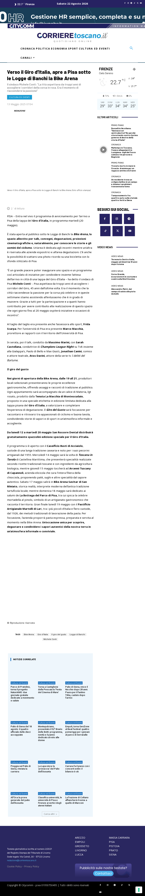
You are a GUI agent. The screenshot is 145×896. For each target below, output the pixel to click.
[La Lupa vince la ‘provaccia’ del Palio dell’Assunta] (50, 750)
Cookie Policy (14, 866)
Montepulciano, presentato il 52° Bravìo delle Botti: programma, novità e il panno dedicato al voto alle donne (50, 733)
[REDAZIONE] (10, 110)
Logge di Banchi (77, 634)
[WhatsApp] (73, 199)
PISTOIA (114, 846)
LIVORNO (81, 850)
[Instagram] (128, 3)
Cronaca (116, 145)
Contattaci (103, 873)
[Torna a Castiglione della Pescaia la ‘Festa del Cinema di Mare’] (50, 671)
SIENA (112, 854)
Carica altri (49, 814)
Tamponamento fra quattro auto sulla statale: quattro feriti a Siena (124, 197)
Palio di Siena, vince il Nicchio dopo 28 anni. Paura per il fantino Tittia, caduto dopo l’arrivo (76, 692)
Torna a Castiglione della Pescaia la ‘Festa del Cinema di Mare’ (50, 690)
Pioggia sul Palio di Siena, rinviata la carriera (21, 769)
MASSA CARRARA (119, 837)
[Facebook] (125, 3)
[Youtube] (141, 3)
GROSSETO (82, 846)
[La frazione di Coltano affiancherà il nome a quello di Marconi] (77, 782)
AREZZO (80, 837)
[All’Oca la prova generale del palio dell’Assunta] (23, 782)
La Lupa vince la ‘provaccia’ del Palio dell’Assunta (48, 769)
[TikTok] (134, 3)
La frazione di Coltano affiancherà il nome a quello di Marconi (76, 800)
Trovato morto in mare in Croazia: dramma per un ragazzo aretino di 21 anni (123, 168)
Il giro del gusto (58, 634)
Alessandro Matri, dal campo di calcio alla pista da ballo (123, 291)
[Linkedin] (81, 199)
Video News (117, 256)
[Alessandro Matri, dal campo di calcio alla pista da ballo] (103, 290)
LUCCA (79, 854)
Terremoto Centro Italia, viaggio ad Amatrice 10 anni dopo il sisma (124, 261)
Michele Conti (50, 639)
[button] (131, 48)
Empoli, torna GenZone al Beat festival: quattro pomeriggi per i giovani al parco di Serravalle (77, 730)
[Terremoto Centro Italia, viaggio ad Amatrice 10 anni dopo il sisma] (103, 260)
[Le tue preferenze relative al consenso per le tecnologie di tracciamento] (138, 889)
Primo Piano (117, 125)
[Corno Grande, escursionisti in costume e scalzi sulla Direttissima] (103, 275)
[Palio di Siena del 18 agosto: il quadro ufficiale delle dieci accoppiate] (23, 711)
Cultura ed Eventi (19, 97)
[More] (90, 199)
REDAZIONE (19, 110)
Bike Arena (29, 634)
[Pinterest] (65, 199)
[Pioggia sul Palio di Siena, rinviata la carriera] (23, 750)
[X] (137, 3)
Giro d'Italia (42, 634)
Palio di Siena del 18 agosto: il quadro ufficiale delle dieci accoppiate (21, 730)
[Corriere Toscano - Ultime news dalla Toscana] (72, 37)
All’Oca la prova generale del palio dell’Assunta (20, 800)
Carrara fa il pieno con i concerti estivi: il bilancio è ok (77, 769)
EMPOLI (80, 842)
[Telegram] (131, 3)
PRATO (113, 850)
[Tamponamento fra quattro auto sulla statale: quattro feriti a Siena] (103, 196)
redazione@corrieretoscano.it (21, 860)
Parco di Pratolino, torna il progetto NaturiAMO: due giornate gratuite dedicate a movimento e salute (22, 694)
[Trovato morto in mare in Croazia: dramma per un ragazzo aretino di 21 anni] (103, 167)
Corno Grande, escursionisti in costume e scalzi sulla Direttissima (124, 276)
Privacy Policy (31, 866)
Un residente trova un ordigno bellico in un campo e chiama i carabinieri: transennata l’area (124, 183)
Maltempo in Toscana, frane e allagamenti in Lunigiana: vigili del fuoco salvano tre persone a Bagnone (123, 152)
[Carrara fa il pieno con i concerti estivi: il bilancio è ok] (77, 750)
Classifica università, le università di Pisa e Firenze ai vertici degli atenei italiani (50, 801)
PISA (112, 842)
